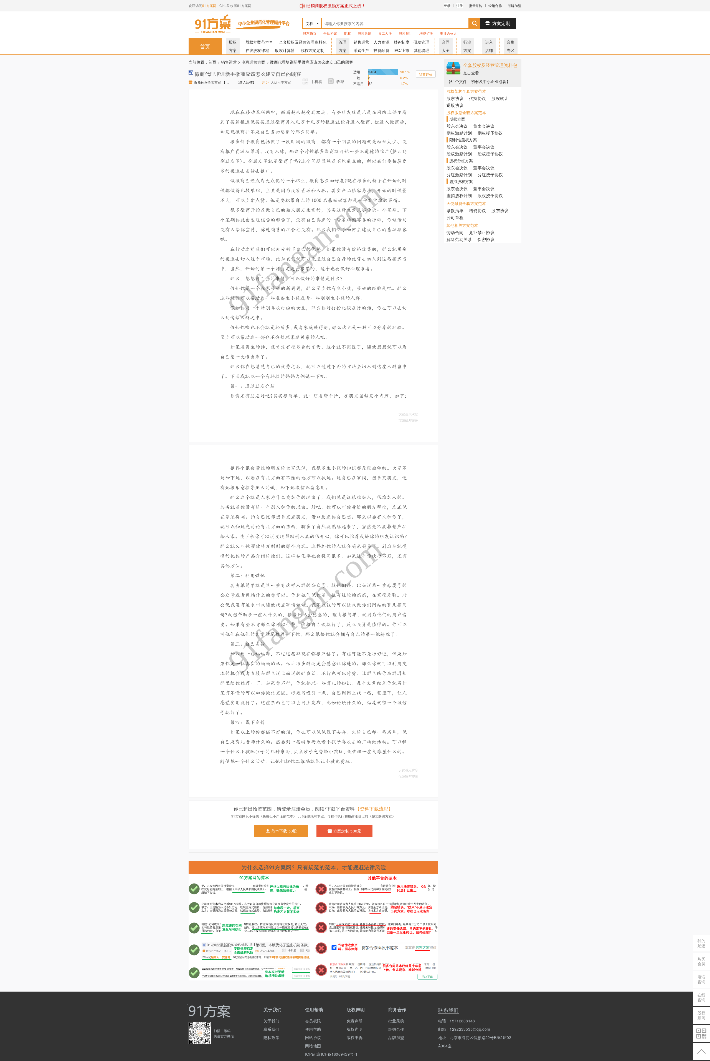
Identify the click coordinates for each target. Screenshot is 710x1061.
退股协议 (455, 105)
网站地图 (313, 1046)
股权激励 (364, 33)
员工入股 (385, 33)
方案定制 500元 (347, 831)
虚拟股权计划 (459, 195)
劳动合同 (455, 232)
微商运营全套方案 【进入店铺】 (212, 82)
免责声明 (354, 1021)
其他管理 (422, 50)
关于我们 (271, 1021)
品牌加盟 (514, 5)
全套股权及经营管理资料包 (302, 42)
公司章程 (455, 217)
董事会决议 (483, 126)
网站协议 (313, 1037)
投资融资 (381, 50)
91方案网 (209, 5)
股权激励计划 (459, 154)
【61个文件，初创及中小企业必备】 (479, 81)
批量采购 (476, 5)
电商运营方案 (253, 62)
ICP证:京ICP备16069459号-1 (321, 1054)
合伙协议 (330, 33)
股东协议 (309, 33)
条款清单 (455, 210)
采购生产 (361, 50)
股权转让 (405, 33)
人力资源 (381, 42)
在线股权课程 (257, 50)
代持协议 (477, 98)
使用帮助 (313, 1029)
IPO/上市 (402, 50)
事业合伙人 (448, 33)
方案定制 (501, 23)
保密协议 (486, 239)
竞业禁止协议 (482, 232)
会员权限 (313, 1021)
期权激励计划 (459, 133)
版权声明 (354, 1029)
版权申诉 (354, 1037)
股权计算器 (285, 50)
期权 (347, 33)
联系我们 (271, 1029)
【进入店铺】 (246, 82)
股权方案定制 (312, 50)
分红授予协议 (490, 174)
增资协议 (477, 210)
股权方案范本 (257, 42)
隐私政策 (271, 1037)
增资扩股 (426, 33)
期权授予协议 (490, 133)
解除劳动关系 (459, 239)
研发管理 (421, 42)
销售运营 (361, 42)
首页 (205, 46)
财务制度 (401, 42)
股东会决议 (457, 126)
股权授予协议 (490, 154)
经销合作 (495, 5)
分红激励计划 (459, 174)
